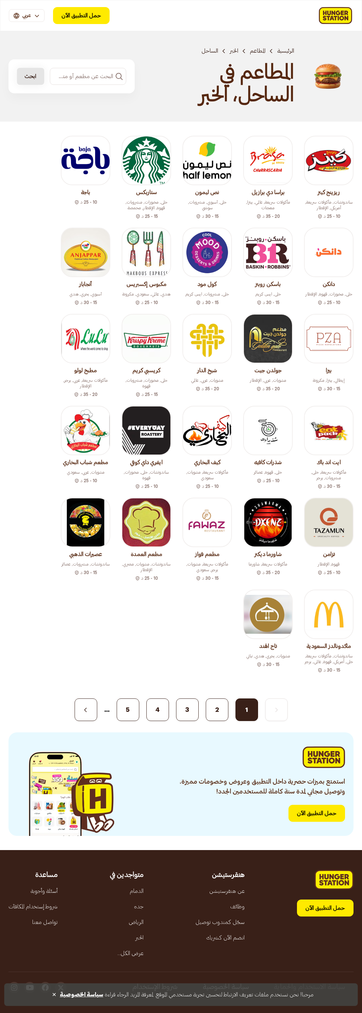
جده (139, 906)
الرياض (136, 922)
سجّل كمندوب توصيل (220, 922)
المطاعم (257, 51)
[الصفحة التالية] (86, 709)
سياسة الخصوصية (81, 994)
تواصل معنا (45, 922)
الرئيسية (285, 51)
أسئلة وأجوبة (44, 891)
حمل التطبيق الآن (81, 15)
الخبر (234, 51)
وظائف (237, 906)
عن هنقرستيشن (227, 891)
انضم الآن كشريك (225, 938)
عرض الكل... (130, 953)
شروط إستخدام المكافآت (33, 906)
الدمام (137, 891)
